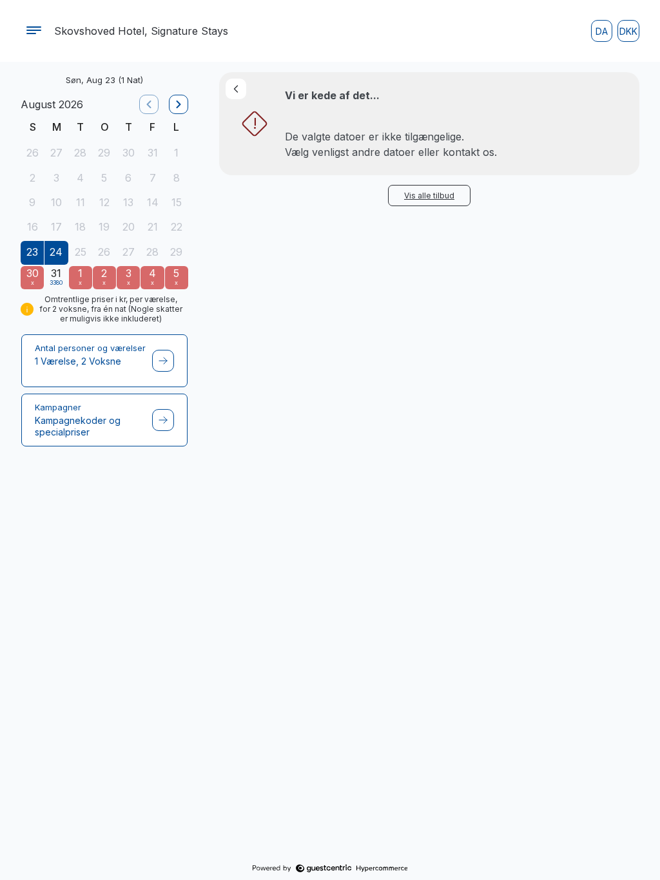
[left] (149, 104)
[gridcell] (32, 154)
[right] (178, 104)
